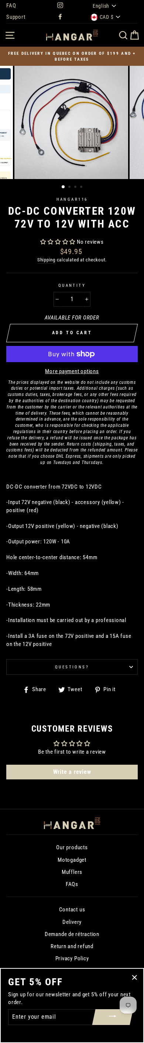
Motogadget (72, 860)
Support (15, 17)
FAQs (72, 884)
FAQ (11, 5)
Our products (72, 847)
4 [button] (82, 187)
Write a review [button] (72, 771)
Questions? (72, 666)
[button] (58, 242)
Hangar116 (72, 199)
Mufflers (72, 872)
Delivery (72, 922)
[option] (72, 56)
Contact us (72, 909)
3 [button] (76, 187)
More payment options (72, 371)
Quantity (72, 285)
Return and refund (72, 946)
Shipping (46, 259)
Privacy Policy (72, 958)
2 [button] (70, 187)
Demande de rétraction (72, 934)
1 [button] (63, 187)
